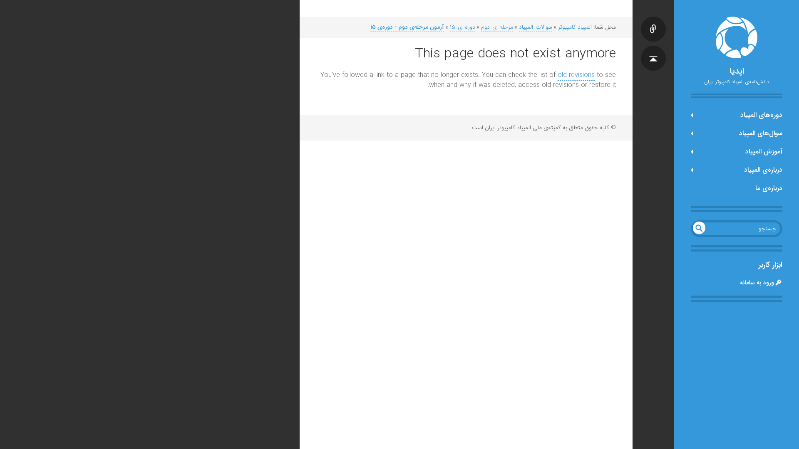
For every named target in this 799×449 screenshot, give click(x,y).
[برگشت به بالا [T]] (653, 49)
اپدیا (737, 71)
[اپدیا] (736, 37)
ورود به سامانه (757, 282)
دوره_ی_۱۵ (462, 27)
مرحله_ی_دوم (497, 27)
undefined (699, 228)
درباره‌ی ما (768, 188)
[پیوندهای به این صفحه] (653, 20)
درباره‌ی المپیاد (763, 170)
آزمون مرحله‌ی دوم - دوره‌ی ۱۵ (407, 27)
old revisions (576, 75)
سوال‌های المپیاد (760, 133)
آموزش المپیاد (763, 151)
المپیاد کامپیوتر (575, 27)
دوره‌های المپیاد (761, 115)
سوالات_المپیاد (535, 27)
